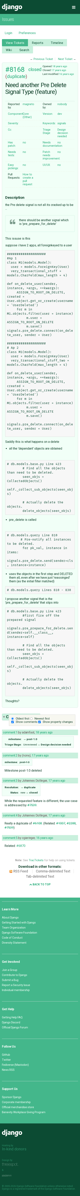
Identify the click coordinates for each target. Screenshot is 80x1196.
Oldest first (22, 718)
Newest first (42, 718)
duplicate (16, 76)
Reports (37, 43)
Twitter (6, 1059)
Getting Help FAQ (12, 1017)
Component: (15, 114)
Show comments (26, 722)
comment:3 (10, 780)
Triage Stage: (47, 131)
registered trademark (26, 1188)
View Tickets (15, 43)
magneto (28, 104)
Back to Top (41, 884)
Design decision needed (62, 133)
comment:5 (10, 838)
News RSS (8, 1069)
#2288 (71, 823)
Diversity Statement (14, 942)
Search (24, 50)
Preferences (27, 33)
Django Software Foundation (19, 932)
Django (12, 7)
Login (8, 33)
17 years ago (58, 70)
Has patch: (12, 144)
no (24, 142)
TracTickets (36, 860)
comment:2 (10, 755)
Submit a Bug (10, 980)
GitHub (6, 1054)
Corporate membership (16, 1102)
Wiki (9, 50)
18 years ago (59, 66)
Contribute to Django (14, 975)
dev (59, 114)
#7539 (32, 805)
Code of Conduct (12, 937)
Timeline (57, 43)
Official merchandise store (18, 1107)
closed (34, 69)
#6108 (37, 823)
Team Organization (14, 927)
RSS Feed (20, 871)
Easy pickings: (13, 166)
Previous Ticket (43, 59)
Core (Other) (27, 115)
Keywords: (49, 123)
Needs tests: (12, 153)
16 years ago (66, 73)
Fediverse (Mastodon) (15, 1064)
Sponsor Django (11, 1097)
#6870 (20, 846)
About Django (10, 917)
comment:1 (10, 732)
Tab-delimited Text (40, 876)
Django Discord (11, 1022)
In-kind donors (14, 1149)
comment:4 (10, 815)
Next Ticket (65, 59)
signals (61, 123)
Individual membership (16, 990)
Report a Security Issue (16, 985)
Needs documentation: (53, 144)
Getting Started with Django (19, 922)
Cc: (10, 129)
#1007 (60, 823)
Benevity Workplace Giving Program (23, 1112)
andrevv (11, 1175)
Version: (48, 114)
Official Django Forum (15, 1027)
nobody (62, 104)
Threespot (11, 1164)
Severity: (13, 123)
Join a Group (9, 970)
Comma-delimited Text (53, 871)
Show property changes (58, 722)
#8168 (15, 69)
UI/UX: (46, 165)
